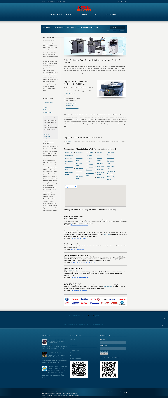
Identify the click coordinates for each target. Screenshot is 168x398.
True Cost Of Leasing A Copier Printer (57, 366)
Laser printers (69, 96)
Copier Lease (68, 158)
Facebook (78, 339)
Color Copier (100, 163)
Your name (103, 339)
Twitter (75, 339)
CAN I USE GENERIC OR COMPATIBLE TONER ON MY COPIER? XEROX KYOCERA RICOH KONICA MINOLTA (57, 354)
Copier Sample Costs (73, 270)
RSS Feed (49, 397)
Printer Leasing (101, 166)
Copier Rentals (69, 155)
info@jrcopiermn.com (77, 353)
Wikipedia (46, 134)
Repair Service (48, 112)
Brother (47, 105)
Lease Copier (110, 158)
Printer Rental (100, 177)
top (126, 392)
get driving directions (77, 356)
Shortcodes (113, 391)
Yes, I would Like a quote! (84, 316)
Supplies (120, 391)
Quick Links (59, 1)
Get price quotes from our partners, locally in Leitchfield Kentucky (84, 325)
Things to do (47, 136)
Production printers (71, 93)
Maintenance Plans (71, 103)
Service (43, 1)
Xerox (46, 107)
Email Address (104, 345)
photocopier (68, 141)
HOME (107, 30)
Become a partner (76, 358)
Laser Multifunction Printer (79, 176)
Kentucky (114, 30)
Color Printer (89, 152)
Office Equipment (50, 1)
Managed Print (48, 110)
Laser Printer (89, 155)
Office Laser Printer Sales (72, 108)
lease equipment (108, 286)
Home (64, 1)
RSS (118, 1)
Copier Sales (68, 152)
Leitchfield (121, 30)
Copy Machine (90, 164)
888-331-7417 (75, 350)
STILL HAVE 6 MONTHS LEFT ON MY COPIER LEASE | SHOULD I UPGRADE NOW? (56, 341)
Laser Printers (89, 158)
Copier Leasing (69, 105)
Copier (88, 161)
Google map (47, 138)
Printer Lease (100, 169)
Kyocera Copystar (49, 102)
